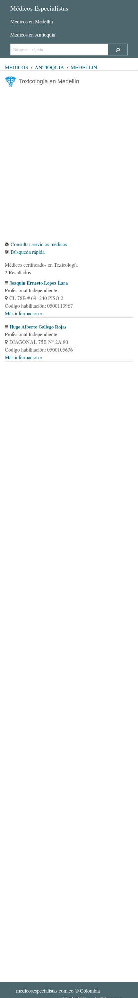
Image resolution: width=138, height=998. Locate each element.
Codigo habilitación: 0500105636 (39, 349)
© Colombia (58, 990)
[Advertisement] (69, 164)
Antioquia (49, 67)
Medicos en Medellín (31, 21)
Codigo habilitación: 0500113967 (39, 305)
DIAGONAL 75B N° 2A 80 (38, 341)
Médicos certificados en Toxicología (41, 264)
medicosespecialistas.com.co (44, 990)
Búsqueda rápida (28, 251)
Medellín (84, 67)
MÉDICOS (16, 67)
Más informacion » (24, 313)
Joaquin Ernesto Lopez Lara (39, 282)
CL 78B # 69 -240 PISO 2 (36, 298)
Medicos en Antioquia (32, 34)
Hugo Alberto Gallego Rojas (38, 326)
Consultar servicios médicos (39, 244)
